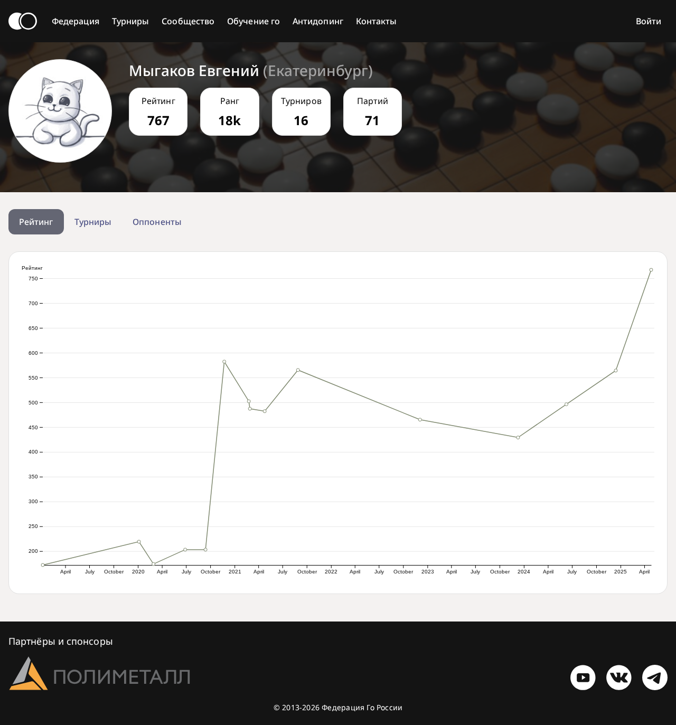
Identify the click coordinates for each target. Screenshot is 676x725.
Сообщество (188, 21)
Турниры (130, 21)
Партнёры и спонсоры (60, 641)
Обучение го (253, 21)
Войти (648, 21)
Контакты (376, 21)
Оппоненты (157, 222)
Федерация (75, 21)
